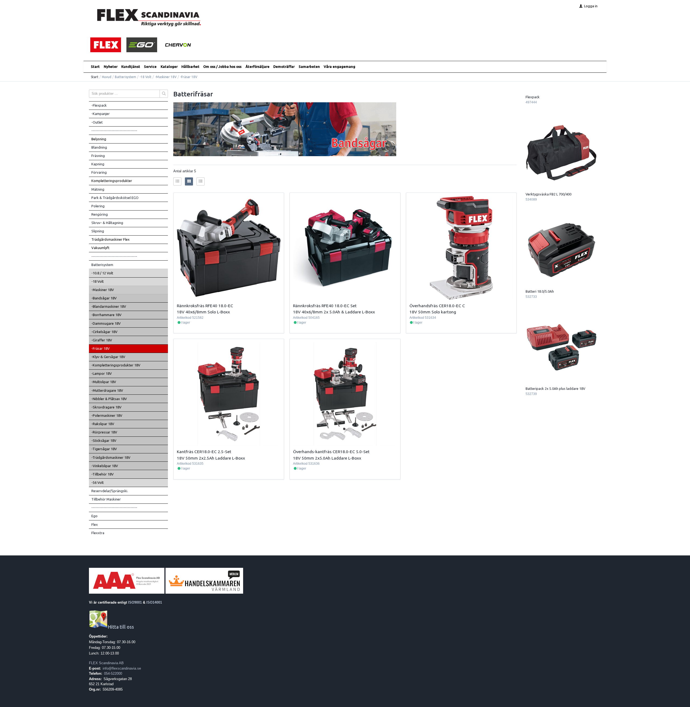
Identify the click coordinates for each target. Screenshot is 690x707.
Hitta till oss (121, 626)
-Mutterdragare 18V (107, 390)
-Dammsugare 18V (106, 323)
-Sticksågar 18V (103, 440)
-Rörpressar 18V (104, 432)
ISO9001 (135, 602)
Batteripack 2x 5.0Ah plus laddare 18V (555, 388)
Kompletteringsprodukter (111, 181)
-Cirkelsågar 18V (104, 332)
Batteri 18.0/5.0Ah (540, 291)
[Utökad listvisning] (200, 181)
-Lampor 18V (101, 373)
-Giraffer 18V (101, 340)
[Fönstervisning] (189, 181)
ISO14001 (154, 602)
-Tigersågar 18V (104, 449)
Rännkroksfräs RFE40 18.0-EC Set (325, 305)
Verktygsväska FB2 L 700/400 (548, 194)
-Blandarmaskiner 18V (108, 306)
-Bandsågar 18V (104, 298)
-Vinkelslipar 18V (104, 466)
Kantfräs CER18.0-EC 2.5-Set (204, 451)
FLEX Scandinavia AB (106, 663)
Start (95, 66)
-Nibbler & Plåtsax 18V (109, 399)
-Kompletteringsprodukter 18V (115, 365)
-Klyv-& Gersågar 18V (108, 357)
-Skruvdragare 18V (106, 407)
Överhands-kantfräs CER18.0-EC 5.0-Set (331, 451)
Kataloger (169, 66)
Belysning (98, 139)
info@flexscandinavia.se (122, 668)
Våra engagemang (339, 66)
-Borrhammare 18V (106, 315)
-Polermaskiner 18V (106, 415)
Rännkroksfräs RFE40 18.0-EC (205, 305)
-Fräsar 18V (100, 348)
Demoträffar (284, 66)
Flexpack (533, 97)
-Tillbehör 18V (102, 474)
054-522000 (113, 673)
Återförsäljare (258, 66)
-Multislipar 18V (103, 382)
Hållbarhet (190, 66)
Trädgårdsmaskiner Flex (110, 239)
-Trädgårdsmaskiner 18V (110, 457)
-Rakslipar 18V (102, 424)
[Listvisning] (177, 181)
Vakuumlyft (100, 248)
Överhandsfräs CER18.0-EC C (437, 305)
